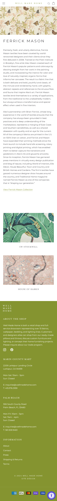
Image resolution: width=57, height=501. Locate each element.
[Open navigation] (3, 3)
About (6, 446)
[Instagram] (4, 349)
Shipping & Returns (12, 459)
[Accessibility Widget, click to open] (51, 495)
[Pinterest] (11, 349)
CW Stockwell (28, 247)
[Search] (49, 3)
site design (28, 479)
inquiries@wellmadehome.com (20, 385)
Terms (6, 464)
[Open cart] (53, 3)
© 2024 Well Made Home (28, 476)
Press (5, 455)
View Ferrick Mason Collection (18, 189)
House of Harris (28, 289)
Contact (7, 450)
